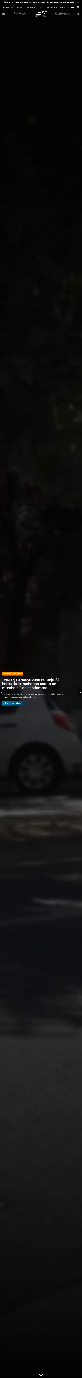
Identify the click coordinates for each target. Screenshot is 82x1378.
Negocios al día (52, 7)
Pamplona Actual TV (18, 7)
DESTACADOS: (8, 2)
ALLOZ (17, 2)
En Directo (41, 7)
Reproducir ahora (13, 703)
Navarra (62, 7)
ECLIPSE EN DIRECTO (69, 2)
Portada (6, 7)
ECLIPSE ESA (24, 2)
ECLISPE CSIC (33, 2)
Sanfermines (31, 7)
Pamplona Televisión (12, 674)
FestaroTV (70, 7)
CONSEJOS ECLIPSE (56, 2)
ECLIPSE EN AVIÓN (43, 2)
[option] (41, 14)
